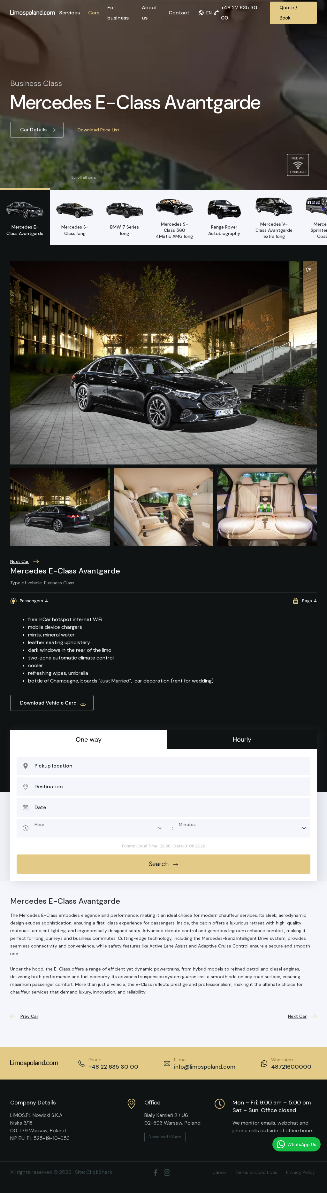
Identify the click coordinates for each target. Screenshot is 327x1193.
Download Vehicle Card (48, 702)
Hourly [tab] (242, 739)
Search (159, 864)
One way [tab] (89, 739)
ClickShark (99, 1172)
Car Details (33, 129)
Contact (179, 12)
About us (149, 12)
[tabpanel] (163, 815)
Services (69, 12)
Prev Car (29, 1016)
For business (118, 12)
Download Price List (98, 130)
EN (209, 13)
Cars (93, 12)
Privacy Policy (300, 1172)
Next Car (19, 561)
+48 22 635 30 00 (239, 12)
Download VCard (164, 1137)
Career (219, 1172)
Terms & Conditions (256, 1172)
